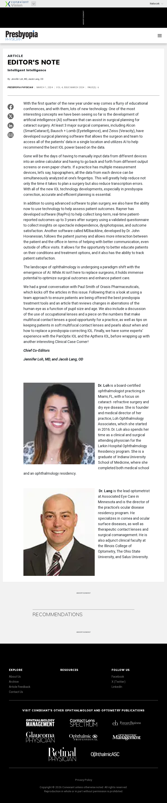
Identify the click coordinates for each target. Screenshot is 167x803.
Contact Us (16, 691)
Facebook (118, 676)
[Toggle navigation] (160, 36)
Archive (14, 681)
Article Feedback (19, 686)
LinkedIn (117, 686)
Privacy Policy (83, 779)
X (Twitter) (118, 681)
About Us (15, 676)
